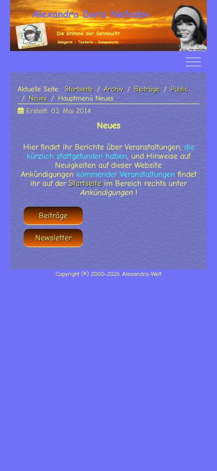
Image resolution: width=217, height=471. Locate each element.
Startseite (85, 183)
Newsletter (53, 238)
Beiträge (53, 215)
